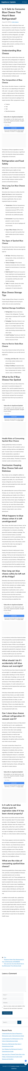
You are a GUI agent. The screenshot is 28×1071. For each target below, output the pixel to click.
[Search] (19, 1022)
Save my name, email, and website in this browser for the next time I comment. (14, 1007)
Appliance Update (8, 2)
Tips (5, 957)
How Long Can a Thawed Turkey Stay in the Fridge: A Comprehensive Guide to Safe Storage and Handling (13, 1057)
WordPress (13, 1068)
